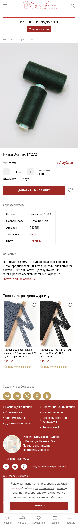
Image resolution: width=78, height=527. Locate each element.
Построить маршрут (36, 449)
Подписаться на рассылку (49, 466)
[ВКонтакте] (7, 396)
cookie (15, 488)
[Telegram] (17, 396)
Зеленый (35, 241)
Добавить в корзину (34, 190)
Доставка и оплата (18, 423)
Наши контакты (53, 412)
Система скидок (15, 417)
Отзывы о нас (14, 412)
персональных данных (50, 488)
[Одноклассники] (47, 396)
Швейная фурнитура (21, 39)
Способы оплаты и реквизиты (55, 420)
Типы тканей (51, 427)
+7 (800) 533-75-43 (17, 459)
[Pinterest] (37, 396)
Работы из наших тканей (59, 407)
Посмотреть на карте (37, 445)
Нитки (34, 234)
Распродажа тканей (18, 407)
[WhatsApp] (27, 396)
